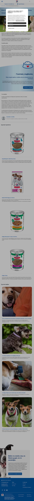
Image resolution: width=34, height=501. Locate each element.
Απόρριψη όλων (10, 25)
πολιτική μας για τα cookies (20, 20)
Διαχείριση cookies (11, 28)
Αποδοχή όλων (10, 23)
